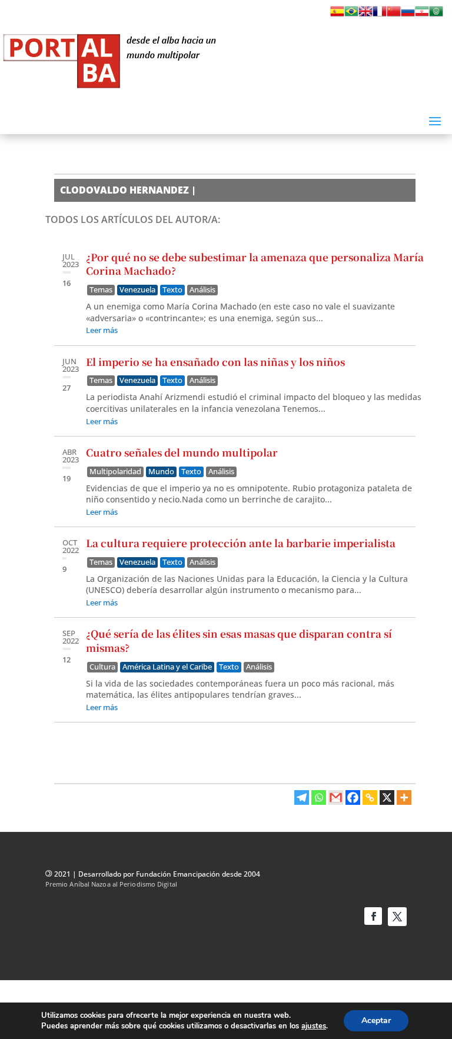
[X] (387, 797)
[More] (404, 797)
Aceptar (376, 1020)
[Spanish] (337, 14)
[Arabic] (436, 14)
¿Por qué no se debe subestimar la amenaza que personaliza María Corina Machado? (255, 263)
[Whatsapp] (318, 797)
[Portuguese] (351, 14)
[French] (380, 14)
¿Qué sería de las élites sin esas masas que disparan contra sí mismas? (239, 640)
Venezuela (137, 290)
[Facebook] (352, 797)
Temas (100, 290)
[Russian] (408, 14)
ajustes (313, 1026)
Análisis (202, 290)
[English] (365, 14)
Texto (172, 290)
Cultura (102, 667)
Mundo (161, 472)
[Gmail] (335, 797)
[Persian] (422, 14)
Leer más (102, 330)
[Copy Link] (370, 797)
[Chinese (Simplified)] (394, 14)
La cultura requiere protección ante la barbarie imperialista (241, 542)
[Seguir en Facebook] (373, 916)
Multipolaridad (115, 472)
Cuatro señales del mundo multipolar (182, 452)
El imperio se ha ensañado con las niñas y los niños (215, 361)
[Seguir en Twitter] (397, 916)
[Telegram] (301, 797)
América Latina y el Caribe (167, 667)
